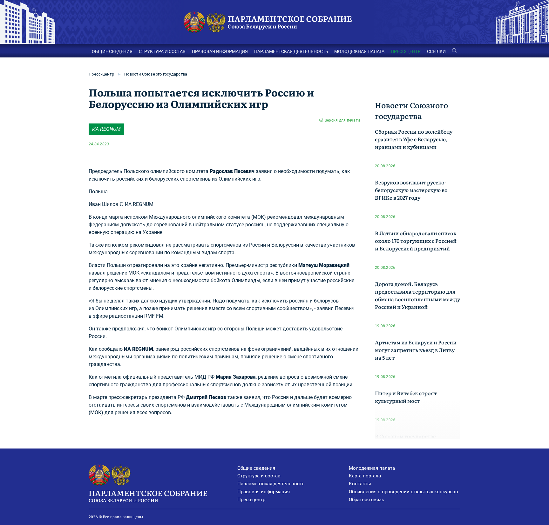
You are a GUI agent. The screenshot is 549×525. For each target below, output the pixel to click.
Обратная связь (366, 499)
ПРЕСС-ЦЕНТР (406, 51)
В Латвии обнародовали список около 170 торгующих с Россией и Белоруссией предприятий (416, 240)
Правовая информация (263, 492)
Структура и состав (259, 476)
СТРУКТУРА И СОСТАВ (162, 51)
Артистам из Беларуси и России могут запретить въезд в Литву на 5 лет (416, 349)
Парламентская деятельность (270, 484)
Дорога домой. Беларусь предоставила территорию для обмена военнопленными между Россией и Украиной (417, 295)
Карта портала (365, 476)
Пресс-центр (101, 74)
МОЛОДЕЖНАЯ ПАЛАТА (359, 51)
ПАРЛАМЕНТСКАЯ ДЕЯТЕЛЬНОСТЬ (291, 51)
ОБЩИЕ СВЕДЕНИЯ (112, 51)
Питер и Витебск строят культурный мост (406, 396)
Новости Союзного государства (155, 74)
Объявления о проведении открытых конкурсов (403, 492)
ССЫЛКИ (436, 51)
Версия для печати (342, 120)
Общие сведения (256, 468)
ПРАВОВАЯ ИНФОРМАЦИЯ (220, 51)
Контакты (360, 484)
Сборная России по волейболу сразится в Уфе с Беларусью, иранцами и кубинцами (413, 139)
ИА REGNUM (106, 129)
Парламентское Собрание (148, 495)
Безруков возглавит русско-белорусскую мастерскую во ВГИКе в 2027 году (411, 189)
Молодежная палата (372, 468)
